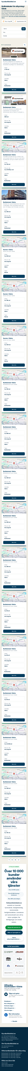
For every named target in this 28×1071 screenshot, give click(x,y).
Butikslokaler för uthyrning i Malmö (11, 1056)
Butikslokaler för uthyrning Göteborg (11, 1054)
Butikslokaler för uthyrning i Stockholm (12, 1053)
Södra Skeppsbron (9, 1008)
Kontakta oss (5, 1047)
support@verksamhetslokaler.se (10, 1039)
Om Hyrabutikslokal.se (7, 1046)
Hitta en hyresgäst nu (14, 932)
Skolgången (7, 1001)
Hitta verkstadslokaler (7, 1066)
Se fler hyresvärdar (14, 946)
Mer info (14, 89)
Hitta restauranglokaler (8, 1064)
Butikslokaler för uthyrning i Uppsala (11, 1057)
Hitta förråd (5, 1063)
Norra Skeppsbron (9, 1003)
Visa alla (14, 1021)
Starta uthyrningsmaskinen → (14, 938)
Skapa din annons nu (14, 927)
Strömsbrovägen (8, 1005)
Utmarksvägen (8, 1010)
